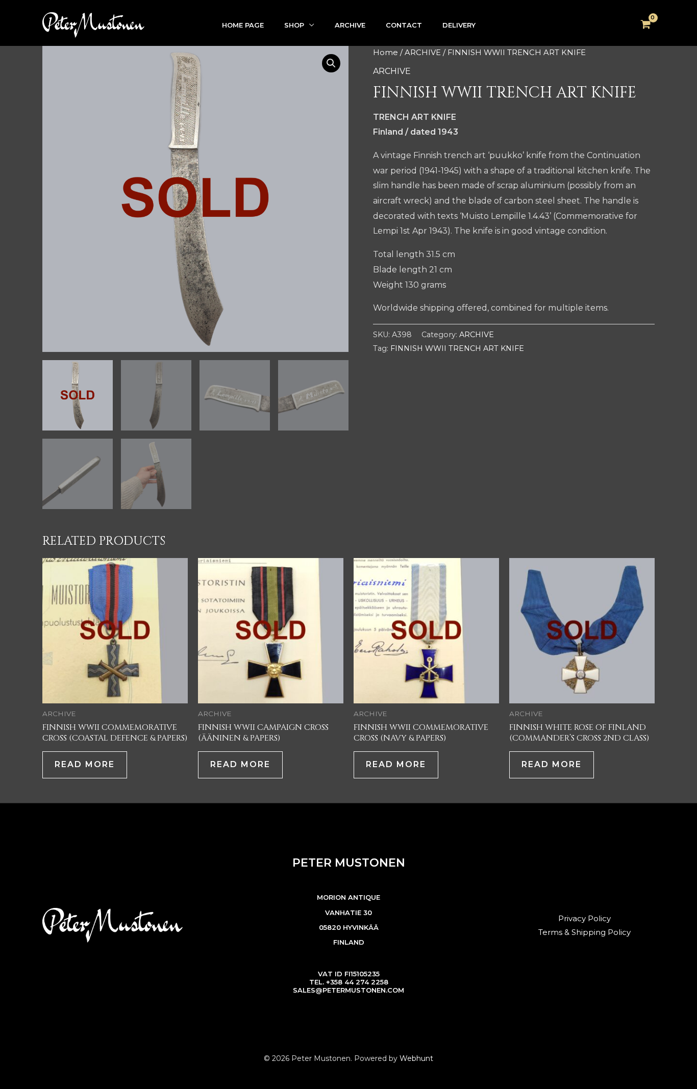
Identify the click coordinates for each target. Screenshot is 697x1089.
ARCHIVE (350, 25)
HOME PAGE (243, 25)
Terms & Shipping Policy (584, 932)
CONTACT (404, 25)
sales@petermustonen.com (348, 990)
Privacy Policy (584, 918)
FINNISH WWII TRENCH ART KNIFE (457, 348)
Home (385, 52)
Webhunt (416, 1058)
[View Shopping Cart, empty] (645, 25)
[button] (331, 63)
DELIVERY (459, 25)
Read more (85, 764)
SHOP (294, 25)
